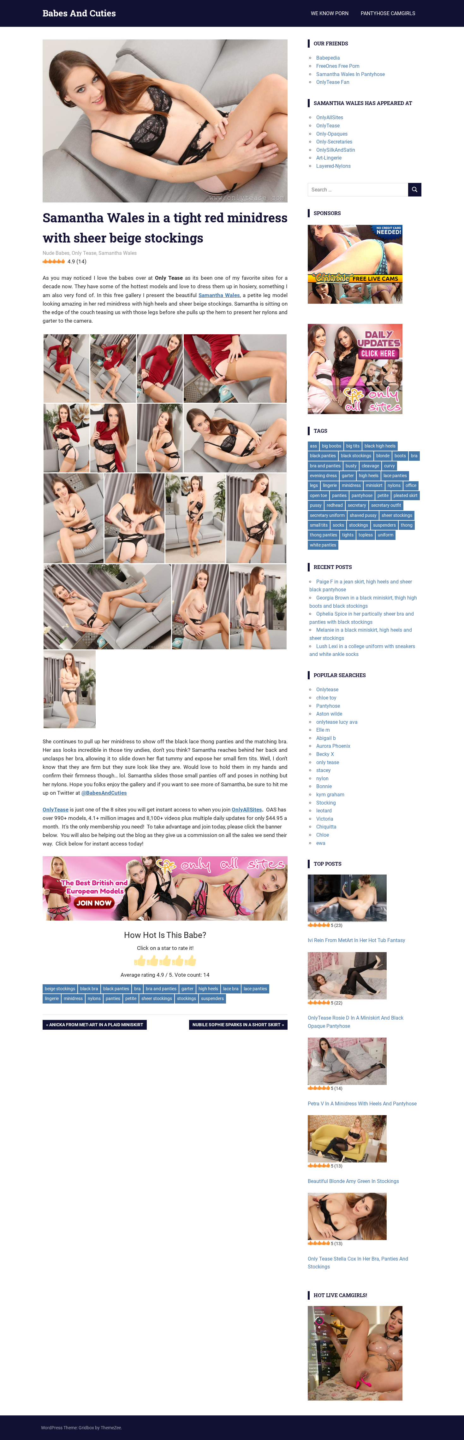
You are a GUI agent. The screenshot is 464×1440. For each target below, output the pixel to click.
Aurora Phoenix (333, 746)
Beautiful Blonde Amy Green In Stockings (353, 1181)
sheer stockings (156, 998)
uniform (385, 534)
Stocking (326, 803)
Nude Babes (56, 253)
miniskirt (374, 485)
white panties (323, 544)
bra (137, 988)
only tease (327, 762)
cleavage (370, 465)
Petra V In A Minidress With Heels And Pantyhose (362, 1104)
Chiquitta (326, 827)
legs (314, 485)
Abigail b (326, 738)
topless (366, 534)
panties (113, 998)
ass (313, 445)
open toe (318, 495)
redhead (335, 505)
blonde (383, 455)
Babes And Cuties (79, 13)
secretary (357, 505)
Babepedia (328, 58)
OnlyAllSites (247, 809)
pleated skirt (406, 495)
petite (130, 998)
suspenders (212, 998)
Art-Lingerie (329, 158)
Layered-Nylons (333, 166)
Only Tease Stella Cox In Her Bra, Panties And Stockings (358, 1263)
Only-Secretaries (334, 142)
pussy (316, 505)
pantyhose (362, 495)
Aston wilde (329, 714)
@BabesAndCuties (104, 793)
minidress (73, 998)
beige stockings (60, 988)
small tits (319, 525)
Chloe (322, 835)
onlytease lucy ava (337, 722)
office (411, 485)
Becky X (325, 754)
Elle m (323, 730)
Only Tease (84, 253)
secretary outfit (386, 505)
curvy (389, 465)
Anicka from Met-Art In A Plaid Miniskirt (96, 1026)
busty (351, 465)
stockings (186, 998)
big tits (353, 445)
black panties (116, 988)
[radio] (140, 961)
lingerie (52, 998)
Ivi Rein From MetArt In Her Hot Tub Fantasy (356, 940)
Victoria (324, 819)
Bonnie (324, 786)
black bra (89, 988)
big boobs (331, 445)
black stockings (356, 455)
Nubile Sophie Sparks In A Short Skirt (236, 1026)
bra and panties (161, 988)
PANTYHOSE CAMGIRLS (388, 13)
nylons (94, 998)
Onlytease (327, 690)
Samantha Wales (117, 253)
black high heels (380, 445)
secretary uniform (327, 515)
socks (338, 525)
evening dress (323, 475)
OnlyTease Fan (332, 82)
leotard (324, 811)
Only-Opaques (332, 134)
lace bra (231, 988)
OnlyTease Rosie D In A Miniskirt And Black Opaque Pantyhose (355, 1022)
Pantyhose (328, 706)
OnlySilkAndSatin (335, 150)
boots (400, 455)
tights (348, 534)
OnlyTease (328, 126)
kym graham (330, 795)
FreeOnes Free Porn (338, 66)
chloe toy (326, 698)
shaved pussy (363, 515)
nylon (322, 778)
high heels (208, 988)
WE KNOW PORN (329, 13)
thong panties (323, 534)
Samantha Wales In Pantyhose (350, 74)
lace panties (255, 988)
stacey (323, 770)
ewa (320, 843)
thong (407, 525)
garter (187, 988)
